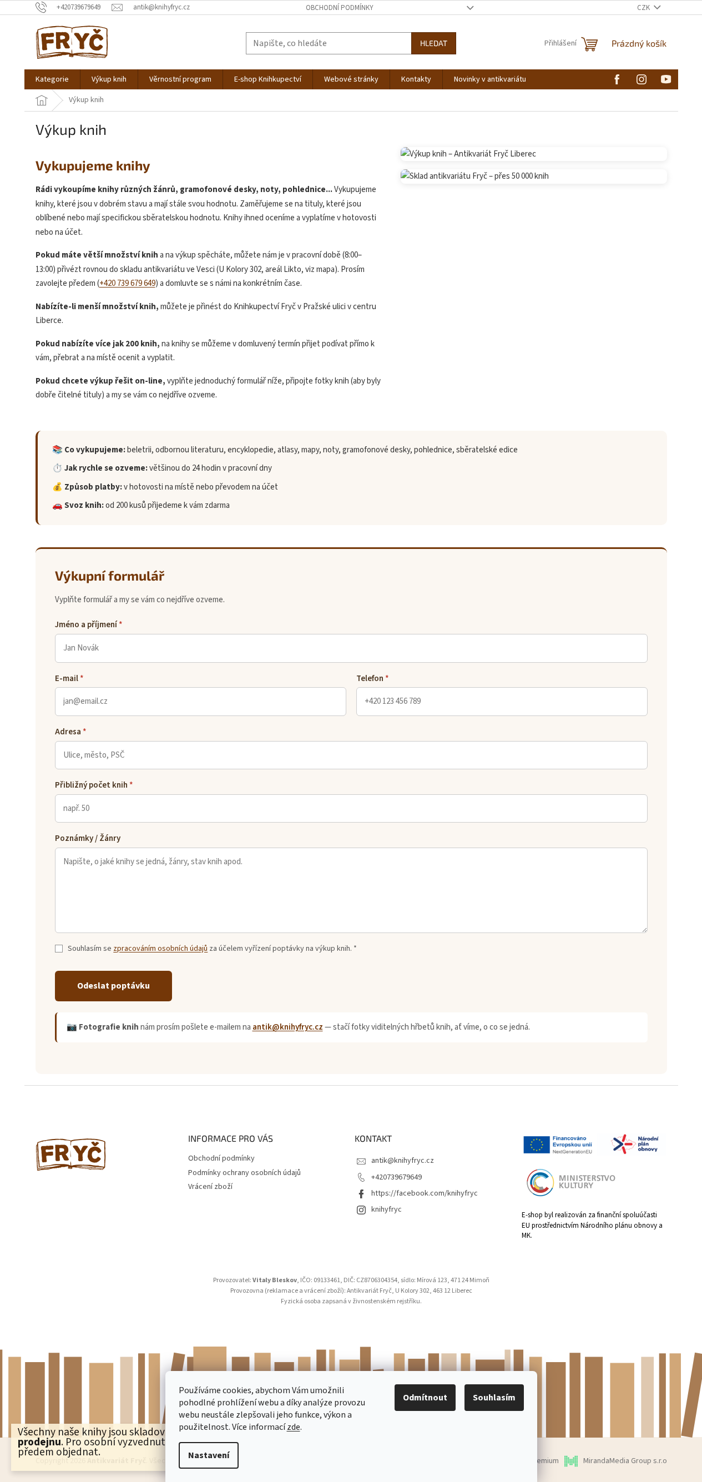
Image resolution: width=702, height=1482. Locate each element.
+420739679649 (396, 1177)
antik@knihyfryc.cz (287, 1027)
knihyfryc (386, 1209)
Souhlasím (494, 1398)
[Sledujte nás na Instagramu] (641, 78)
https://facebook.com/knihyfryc (424, 1193)
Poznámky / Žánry (87, 838)
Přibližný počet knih (94, 785)
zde (293, 1427)
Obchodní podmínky (339, 8)
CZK (644, 8)
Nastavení (208, 1455)
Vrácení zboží (210, 1186)
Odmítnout (425, 1398)
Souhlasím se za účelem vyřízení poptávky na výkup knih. (212, 948)
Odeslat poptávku (113, 986)
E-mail (69, 678)
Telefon (372, 678)
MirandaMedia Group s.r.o (625, 1460)
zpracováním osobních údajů (160, 948)
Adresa (71, 732)
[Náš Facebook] (617, 78)
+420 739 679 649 (127, 283)
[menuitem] (52, 79)
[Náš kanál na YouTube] (666, 78)
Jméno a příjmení (89, 625)
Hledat (433, 43)
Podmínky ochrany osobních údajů (244, 1172)
